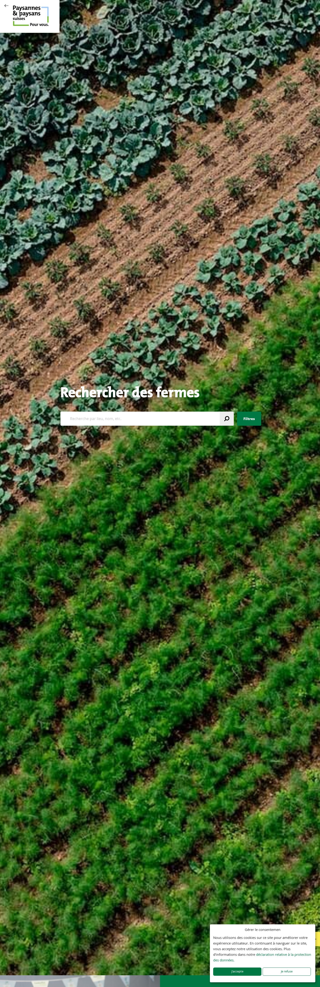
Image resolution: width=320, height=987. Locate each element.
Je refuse (287, 971)
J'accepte (237, 971)
